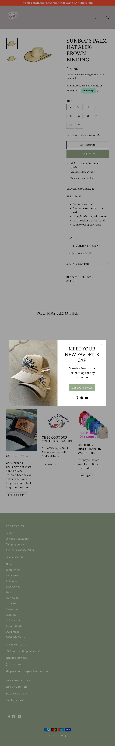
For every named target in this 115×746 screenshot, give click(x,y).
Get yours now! (82, 387)
